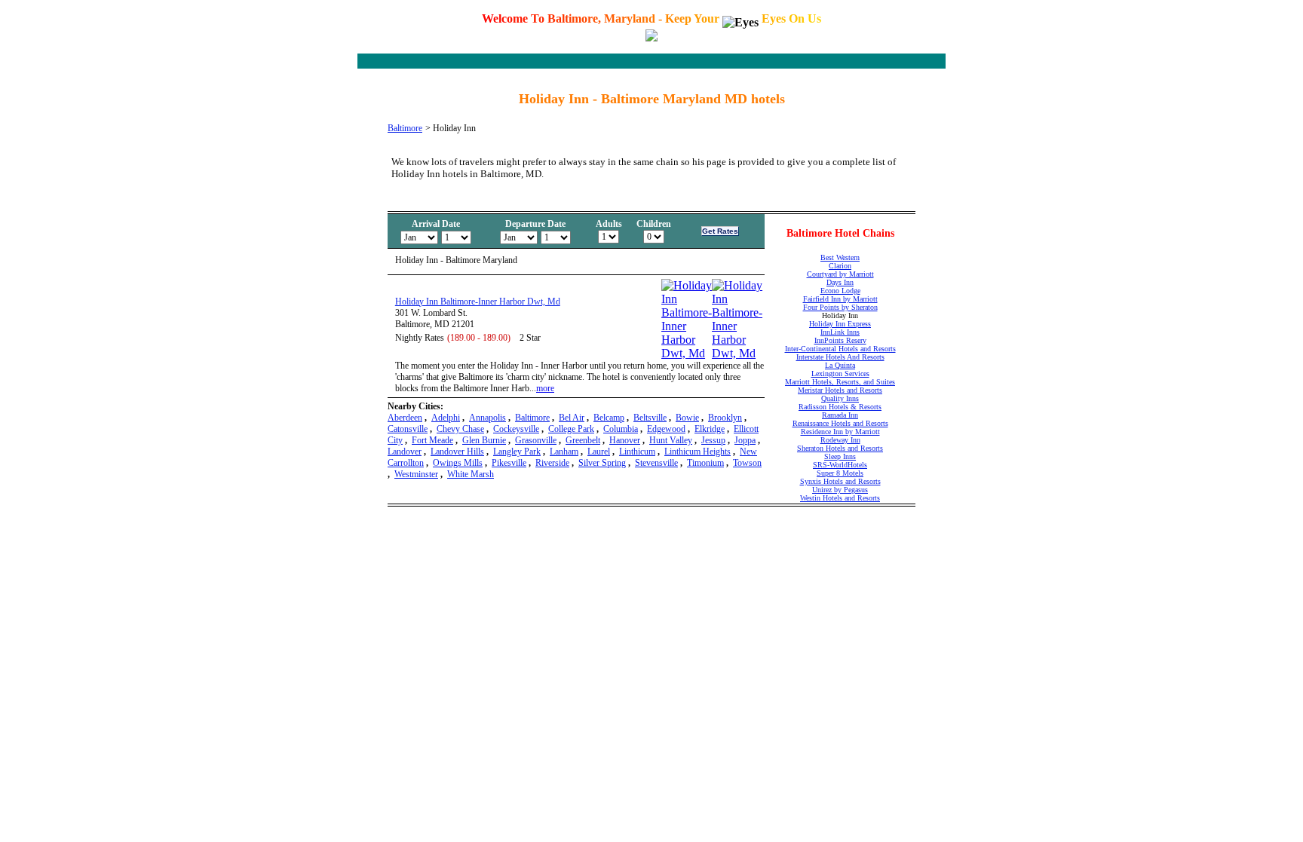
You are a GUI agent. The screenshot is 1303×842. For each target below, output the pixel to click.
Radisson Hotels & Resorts (840, 407)
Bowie (687, 417)
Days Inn (840, 282)
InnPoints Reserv (840, 340)
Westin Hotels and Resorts (840, 498)
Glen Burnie (484, 440)
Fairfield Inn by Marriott (840, 299)
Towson (747, 463)
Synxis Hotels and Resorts (840, 481)
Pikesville (509, 463)
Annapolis (487, 417)
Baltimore (405, 128)
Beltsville (650, 417)
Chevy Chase (460, 429)
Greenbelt (583, 440)
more (545, 388)
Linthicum (637, 451)
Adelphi (445, 417)
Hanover (624, 440)
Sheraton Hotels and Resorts (840, 448)
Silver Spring (602, 463)
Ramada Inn (840, 415)
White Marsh (470, 474)
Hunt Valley (670, 440)
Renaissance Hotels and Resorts (840, 423)
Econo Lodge (840, 290)
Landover (405, 451)
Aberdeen (405, 417)
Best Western (840, 257)
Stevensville (656, 463)
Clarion (840, 266)
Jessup (713, 440)
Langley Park (517, 451)
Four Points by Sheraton (840, 307)
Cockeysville (516, 429)
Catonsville (408, 429)
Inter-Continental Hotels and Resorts (840, 348)
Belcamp (608, 417)
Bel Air (571, 417)
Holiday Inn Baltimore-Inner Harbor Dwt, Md (477, 301)
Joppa (745, 440)
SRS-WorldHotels (840, 465)
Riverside (552, 463)
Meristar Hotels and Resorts (840, 390)
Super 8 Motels (840, 473)
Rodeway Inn (840, 440)
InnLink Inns (840, 332)
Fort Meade (432, 440)
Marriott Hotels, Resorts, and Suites (840, 382)
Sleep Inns (840, 456)
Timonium (705, 463)
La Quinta (840, 365)
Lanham (564, 451)
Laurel (598, 451)
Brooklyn (725, 417)
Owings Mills (458, 463)
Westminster (416, 474)
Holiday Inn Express (840, 324)
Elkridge (709, 429)
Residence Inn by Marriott (840, 431)
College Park (571, 429)
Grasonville (535, 440)
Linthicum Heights (697, 451)
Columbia (620, 429)
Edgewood (666, 429)
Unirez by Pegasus (840, 489)
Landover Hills (457, 451)
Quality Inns (840, 398)
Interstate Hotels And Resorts (840, 357)
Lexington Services (840, 373)
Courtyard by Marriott (840, 274)
